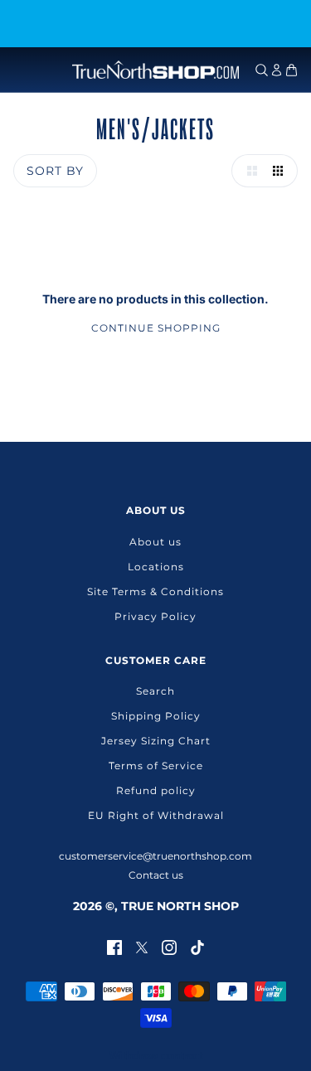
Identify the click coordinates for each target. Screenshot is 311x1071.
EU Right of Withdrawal (156, 815)
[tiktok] (197, 946)
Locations (156, 566)
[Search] (261, 70)
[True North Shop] (155, 70)
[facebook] (114, 946)
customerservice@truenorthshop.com (155, 856)
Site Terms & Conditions (155, 591)
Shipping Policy (156, 716)
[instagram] (169, 946)
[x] (142, 946)
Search (155, 691)
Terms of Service (156, 765)
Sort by (55, 170)
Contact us (156, 875)
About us (155, 542)
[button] (248, 170)
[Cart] (291, 70)
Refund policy (156, 790)
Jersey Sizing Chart (156, 740)
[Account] (276, 70)
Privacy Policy (155, 616)
